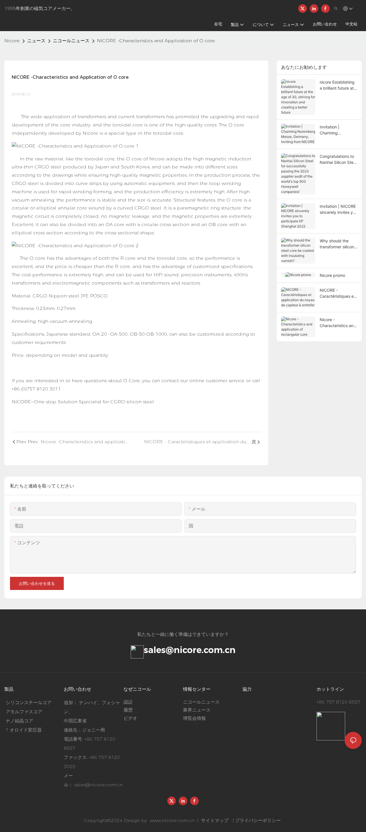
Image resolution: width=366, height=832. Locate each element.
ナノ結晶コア (19, 721)
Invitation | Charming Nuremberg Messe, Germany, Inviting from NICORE (337, 130)
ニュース (36, 40)
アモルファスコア (24, 711)
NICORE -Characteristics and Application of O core (156, 40)
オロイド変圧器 (26, 730)
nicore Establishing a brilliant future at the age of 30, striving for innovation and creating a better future (337, 85)
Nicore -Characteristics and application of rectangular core (338, 323)
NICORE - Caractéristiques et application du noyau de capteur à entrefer (338, 293)
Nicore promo (332, 275)
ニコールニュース (71, 40)
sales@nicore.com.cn (190, 649)
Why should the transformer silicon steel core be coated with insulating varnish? (337, 244)
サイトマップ (215, 820)
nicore (12, 40)
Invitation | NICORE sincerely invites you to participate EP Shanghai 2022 (338, 209)
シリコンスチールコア (28, 702)
